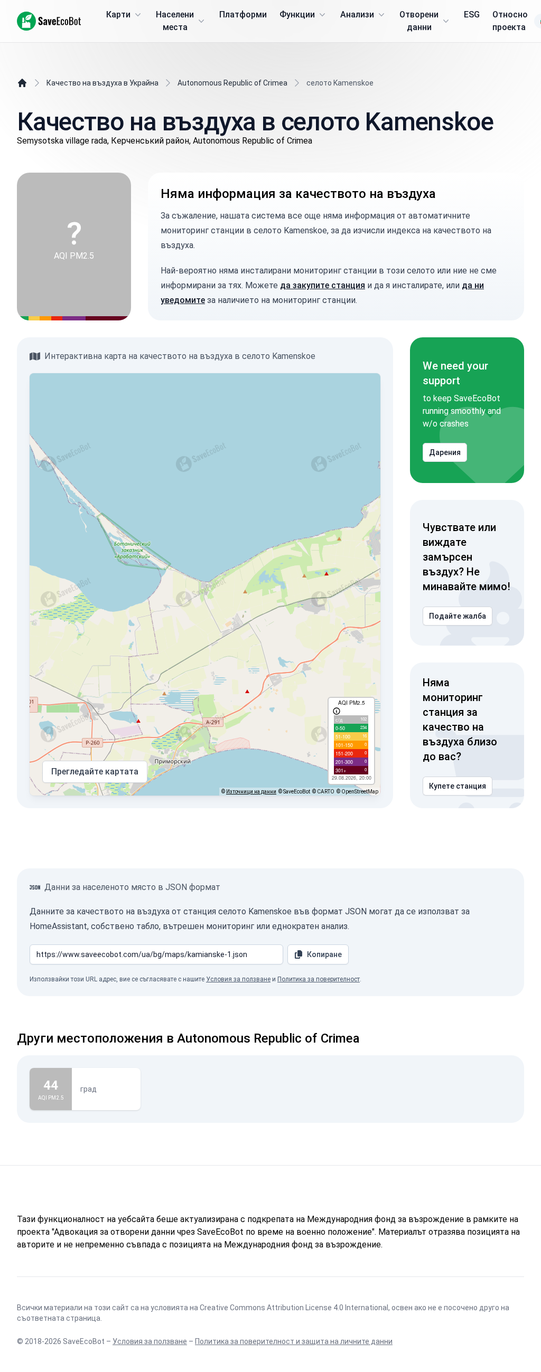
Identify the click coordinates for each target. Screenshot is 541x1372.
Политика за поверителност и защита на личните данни (294, 1341)
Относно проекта (510, 21)
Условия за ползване (238, 979)
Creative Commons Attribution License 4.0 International (294, 1307)
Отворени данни (419, 21)
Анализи (357, 15)
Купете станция (457, 786)
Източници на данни (251, 791)
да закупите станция (322, 285)
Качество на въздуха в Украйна (102, 83)
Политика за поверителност (318, 979)
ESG (472, 15)
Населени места (175, 21)
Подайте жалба (457, 616)
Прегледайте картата (94, 772)
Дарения (445, 452)
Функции (297, 15)
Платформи (243, 15)
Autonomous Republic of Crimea (232, 83)
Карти (118, 15)
